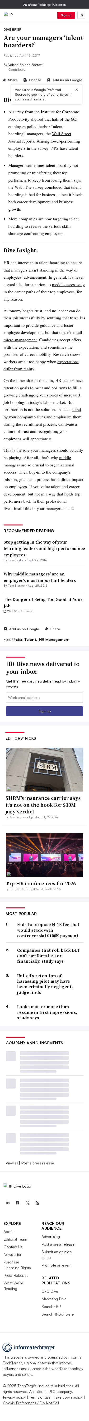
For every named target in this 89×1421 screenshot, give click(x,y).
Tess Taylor (16, 560)
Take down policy (68, 1397)
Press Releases (16, 1275)
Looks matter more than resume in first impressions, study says (47, 1012)
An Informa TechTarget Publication (44, 4)
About (9, 1231)
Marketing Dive (54, 1299)
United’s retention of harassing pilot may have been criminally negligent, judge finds (45, 984)
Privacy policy (14, 1397)
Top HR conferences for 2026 (40, 883)
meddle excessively (68, 284)
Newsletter (12, 1254)
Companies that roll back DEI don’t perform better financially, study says (48, 955)
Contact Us (13, 1246)
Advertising (51, 1236)
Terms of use (40, 1397)
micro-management (20, 339)
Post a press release (37, 1163)
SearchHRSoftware (58, 1314)
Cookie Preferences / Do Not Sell (31, 1403)
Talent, (31, 639)
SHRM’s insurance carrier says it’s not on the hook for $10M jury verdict (43, 804)
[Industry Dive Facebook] (17, 1203)
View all (12, 1163)
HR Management (54, 639)
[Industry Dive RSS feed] (37, 1203)
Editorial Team (15, 1239)
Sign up (66, 15)
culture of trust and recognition (30, 431)
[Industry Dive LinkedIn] (7, 1203)
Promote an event (57, 1265)
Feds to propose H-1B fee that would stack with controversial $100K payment (48, 930)
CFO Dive (50, 1291)
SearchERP (51, 1306)
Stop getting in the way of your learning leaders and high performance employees (44, 548)
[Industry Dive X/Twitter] (27, 1203)
